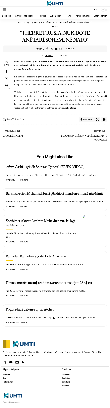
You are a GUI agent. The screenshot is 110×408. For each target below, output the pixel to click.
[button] (5, 10)
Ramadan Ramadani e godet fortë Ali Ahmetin (37, 256)
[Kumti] (55, 3)
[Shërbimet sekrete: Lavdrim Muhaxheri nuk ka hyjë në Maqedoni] (95, 231)
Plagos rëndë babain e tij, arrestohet (29, 309)
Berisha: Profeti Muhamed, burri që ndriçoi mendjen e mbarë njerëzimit (54, 193)
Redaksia (49, 56)
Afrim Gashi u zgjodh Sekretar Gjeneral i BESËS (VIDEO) (45, 166)
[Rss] (23, 362)
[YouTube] (11, 362)
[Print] (60, 49)
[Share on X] (52, 49)
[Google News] (17, 362)
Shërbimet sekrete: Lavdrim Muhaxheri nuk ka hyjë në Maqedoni (40, 223)
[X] (5, 362)
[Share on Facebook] (47, 49)
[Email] (56, 49)
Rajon (55, 26)
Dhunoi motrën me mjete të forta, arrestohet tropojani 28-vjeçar (49, 282)
